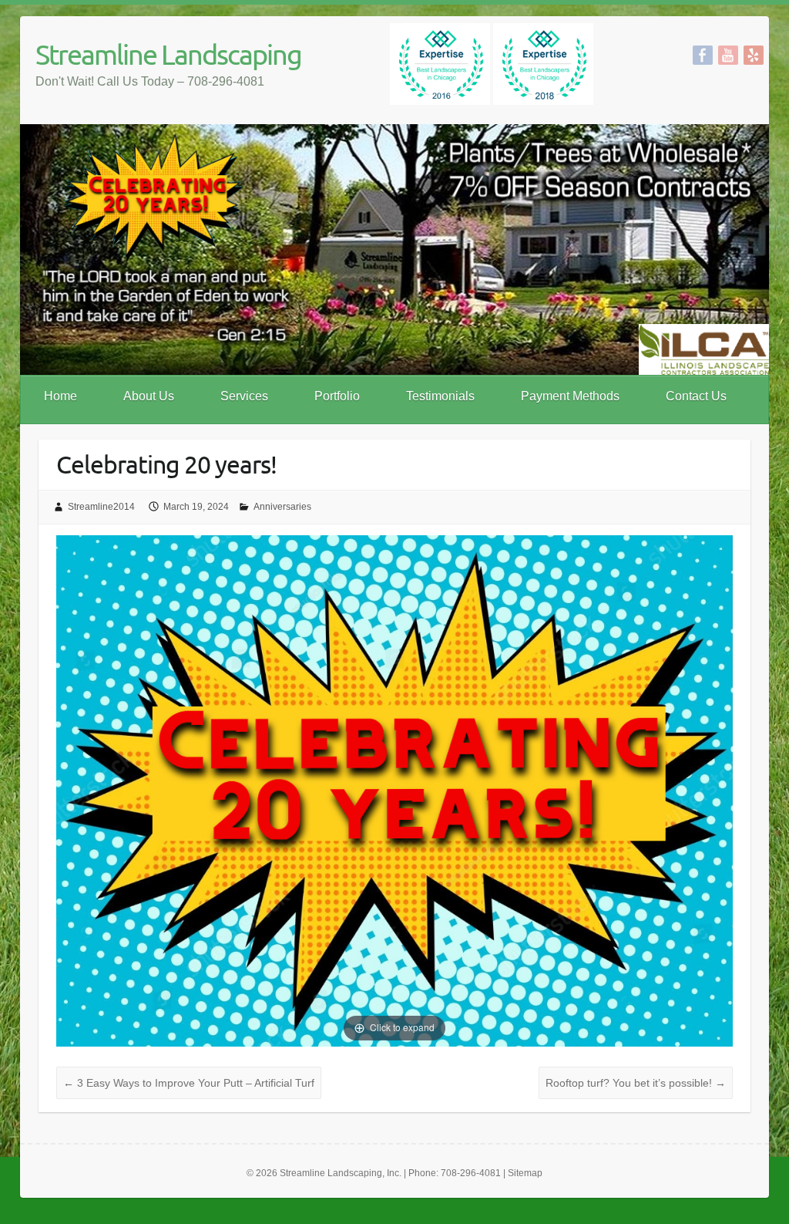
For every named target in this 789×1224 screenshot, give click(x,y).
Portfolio (337, 396)
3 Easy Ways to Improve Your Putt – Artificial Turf (188, 1083)
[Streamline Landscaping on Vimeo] (754, 55)
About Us (148, 396)
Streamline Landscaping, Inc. (340, 1173)
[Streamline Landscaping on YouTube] (728, 55)
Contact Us (696, 396)
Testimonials (440, 396)
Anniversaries (282, 506)
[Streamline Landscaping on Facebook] (703, 55)
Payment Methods (570, 396)
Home (60, 396)
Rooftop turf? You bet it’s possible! (636, 1083)
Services (244, 396)
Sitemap (525, 1173)
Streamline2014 (101, 506)
